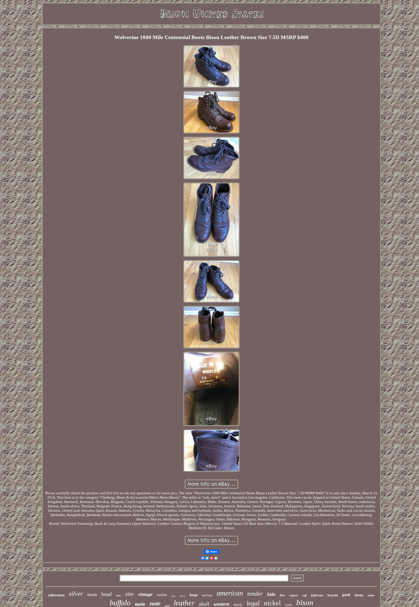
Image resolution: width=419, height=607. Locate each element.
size (129, 594)
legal (253, 603)
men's (182, 596)
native (162, 594)
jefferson (317, 595)
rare (118, 595)
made (140, 604)
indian (371, 595)
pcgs (173, 596)
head (106, 594)
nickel (272, 603)
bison (304, 602)
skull (204, 604)
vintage (145, 594)
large (193, 595)
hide (271, 594)
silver (76, 593)
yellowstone (56, 595)
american (230, 593)
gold (167, 605)
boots (92, 595)
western (221, 604)
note (155, 603)
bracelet (333, 595)
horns (359, 595)
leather (184, 603)
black (238, 605)
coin (288, 605)
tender (255, 593)
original (293, 595)
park (346, 594)
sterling (207, 595)
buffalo (120, 603)
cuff (304, 595)
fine (282, 595)
